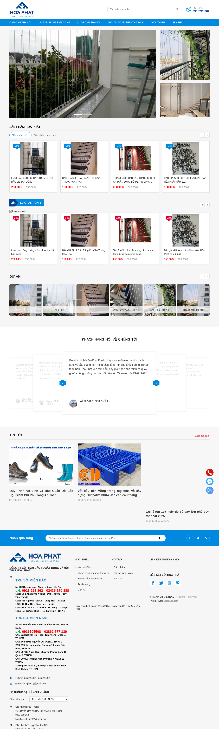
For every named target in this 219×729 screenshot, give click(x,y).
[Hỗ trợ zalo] (210, 490)
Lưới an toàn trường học (125, 22)
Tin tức (117, 578)
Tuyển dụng (83, 584)
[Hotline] (210, 472)
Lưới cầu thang (88, 22)
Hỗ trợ (117, 559)
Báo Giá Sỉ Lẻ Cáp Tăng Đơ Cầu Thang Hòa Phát (81, 180)
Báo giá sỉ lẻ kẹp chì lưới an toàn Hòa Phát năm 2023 (185, 180)
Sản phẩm (119, 567)
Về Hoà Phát (84, 567)
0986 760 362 (22, 715)
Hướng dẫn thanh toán (89, 578)
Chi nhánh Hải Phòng (27, 706)
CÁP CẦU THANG (20, 22)
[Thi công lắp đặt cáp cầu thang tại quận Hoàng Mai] (59, 300)
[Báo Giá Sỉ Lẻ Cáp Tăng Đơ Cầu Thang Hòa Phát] (84, 158)
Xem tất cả (201, 435)
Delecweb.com (170, 601)
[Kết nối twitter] (198, 538)
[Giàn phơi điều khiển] (185, 78)
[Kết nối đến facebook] (189, 538)
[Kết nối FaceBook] (153, 583)
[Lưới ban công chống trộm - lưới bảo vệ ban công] (33, 158)
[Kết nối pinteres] (206, 538)
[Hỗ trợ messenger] (210, 481)
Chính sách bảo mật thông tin (93, 573)
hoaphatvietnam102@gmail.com (31, 719)
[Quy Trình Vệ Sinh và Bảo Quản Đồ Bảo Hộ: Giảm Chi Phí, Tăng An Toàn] (41, 485)
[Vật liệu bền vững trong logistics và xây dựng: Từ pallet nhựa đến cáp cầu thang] (109, 485)
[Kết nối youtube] (169, 583)
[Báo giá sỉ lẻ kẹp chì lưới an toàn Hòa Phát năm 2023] (186, 158)
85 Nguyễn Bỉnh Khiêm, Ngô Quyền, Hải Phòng (38, 711)
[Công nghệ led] (185, 115)
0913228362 (201, 11)
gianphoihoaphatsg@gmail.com (30, 683)
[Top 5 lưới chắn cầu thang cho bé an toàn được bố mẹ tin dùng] (135, 158)
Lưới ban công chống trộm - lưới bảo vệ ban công (32, 180)
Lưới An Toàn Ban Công (53, 22)
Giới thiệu (158, 22)
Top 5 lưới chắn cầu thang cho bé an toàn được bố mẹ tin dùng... (134, 180)
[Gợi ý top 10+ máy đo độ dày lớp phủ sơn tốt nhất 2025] (178, 506)
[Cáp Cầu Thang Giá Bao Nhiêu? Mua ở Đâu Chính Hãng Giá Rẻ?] (17, 211)
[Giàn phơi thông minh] (82, 116)
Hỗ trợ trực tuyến (123, 573)
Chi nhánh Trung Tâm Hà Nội (31, 725)
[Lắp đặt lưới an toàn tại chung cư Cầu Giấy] (193, 300)
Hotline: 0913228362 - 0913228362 (32, 678)
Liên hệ (177, 22)
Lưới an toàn (30, 202)
